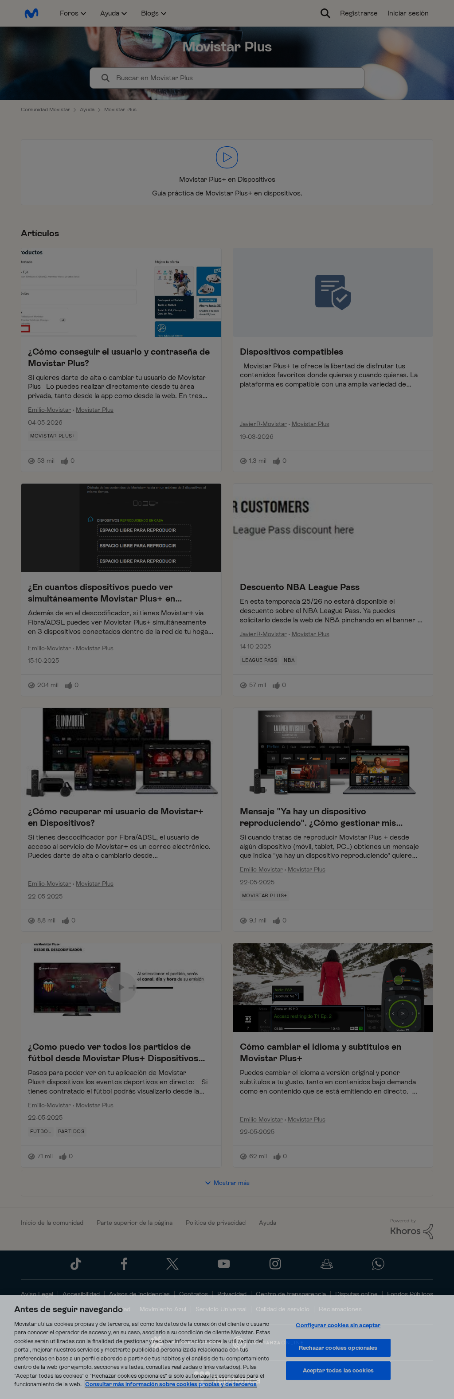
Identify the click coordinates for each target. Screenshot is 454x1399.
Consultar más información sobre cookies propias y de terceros (171, 1384)
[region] (227, 1347)
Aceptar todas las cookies (338, 1370)
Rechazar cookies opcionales (338, 1347)
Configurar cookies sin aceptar (338, 1325)
